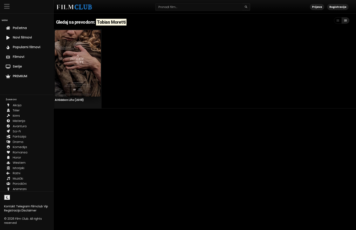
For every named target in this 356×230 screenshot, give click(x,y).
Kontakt (9, 206)
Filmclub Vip (39, 206)
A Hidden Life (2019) (69, 100)
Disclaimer (28, 210)
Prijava (317, 7)
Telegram (23, 206)
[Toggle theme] (7, 197)
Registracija (12, 210)
